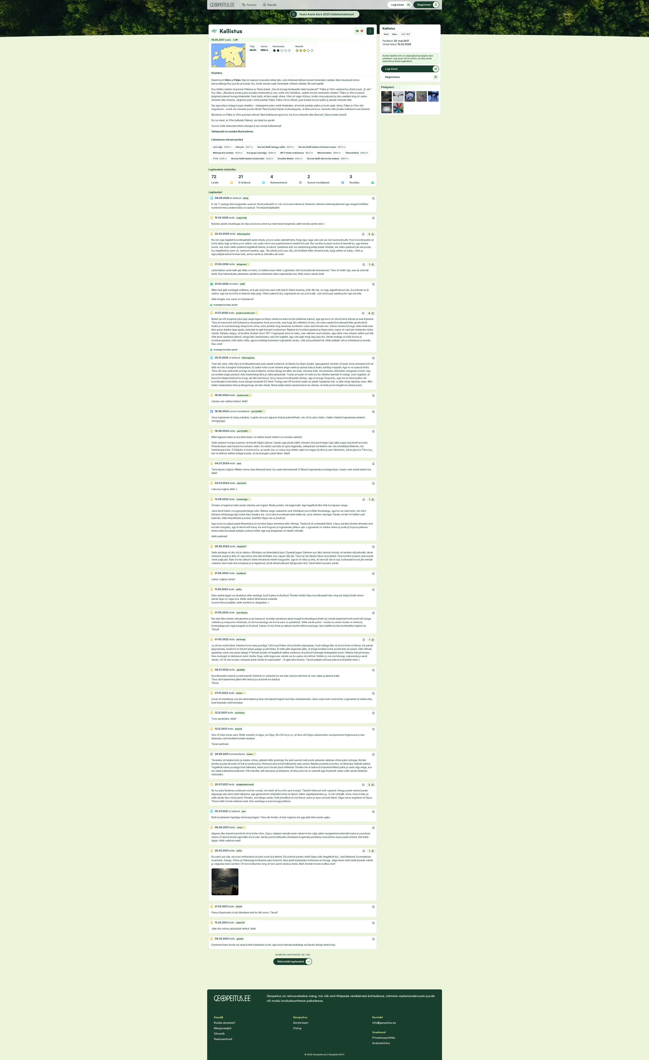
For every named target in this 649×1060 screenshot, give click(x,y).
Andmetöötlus (381, 1043)
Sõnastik (219, 1033)
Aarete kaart (300, 1022)
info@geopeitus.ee (384, 1022)
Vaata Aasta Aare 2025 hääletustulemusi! (326, 14)
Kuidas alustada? (224, 1022)
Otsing (297, 1028)
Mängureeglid (222, 1028)
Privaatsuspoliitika (383, 1037)
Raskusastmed (223, 1039)
